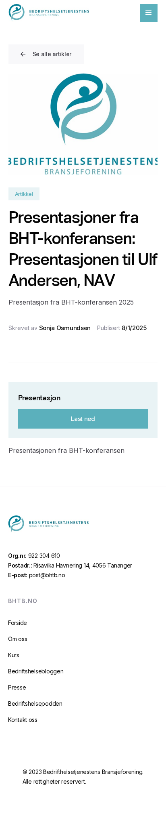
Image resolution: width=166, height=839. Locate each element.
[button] (149, 13)
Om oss (17, 638)
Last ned (83, 419)
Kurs (13, 655)
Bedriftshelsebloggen (35, 671)
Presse (17, 687)
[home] (48, 12)
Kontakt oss (22, 719)
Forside (17, 622)
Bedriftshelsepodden (35, 703)
